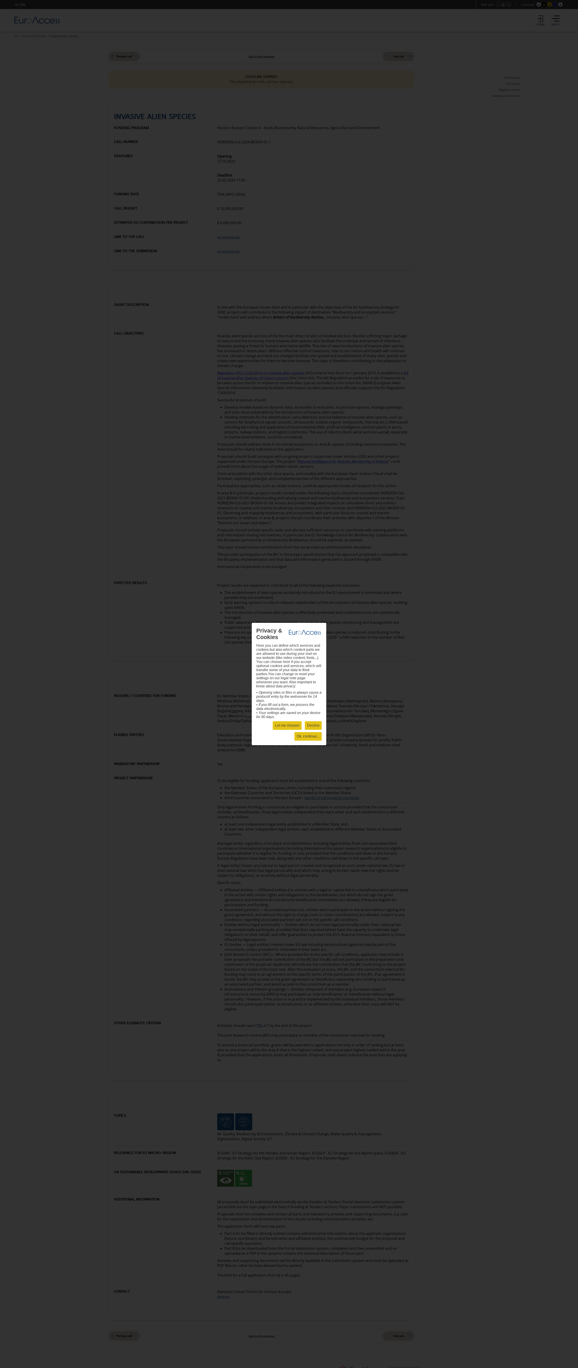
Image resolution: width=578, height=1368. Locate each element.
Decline (313, 725)
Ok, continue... (308, 736)
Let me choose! (287, 725)
